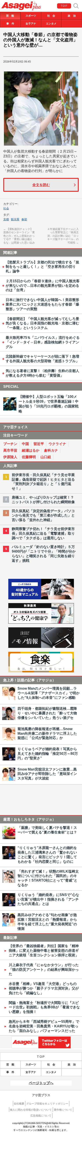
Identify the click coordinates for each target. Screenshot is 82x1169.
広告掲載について (40, 1115)
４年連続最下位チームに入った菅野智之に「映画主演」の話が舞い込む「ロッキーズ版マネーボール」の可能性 (63, 236)
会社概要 (19, 1103)
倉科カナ (51, 450)
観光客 (15, 219)
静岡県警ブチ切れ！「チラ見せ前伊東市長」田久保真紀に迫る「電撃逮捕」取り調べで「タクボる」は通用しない (43, 533)
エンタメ (51, 23)
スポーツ (31, 15)
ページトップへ (41, 1083)
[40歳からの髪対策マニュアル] (41, 598)
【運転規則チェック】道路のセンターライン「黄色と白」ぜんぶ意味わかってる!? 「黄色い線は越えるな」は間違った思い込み (19, 236)
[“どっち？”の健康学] (41, 622)
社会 (6, 208)
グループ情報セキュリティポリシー (47, 1103)
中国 (25, 444)
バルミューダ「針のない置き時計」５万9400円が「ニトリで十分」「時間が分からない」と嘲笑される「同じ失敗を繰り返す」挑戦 (44, 553)
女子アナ (31, 23)
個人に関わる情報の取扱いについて (31, 1109)
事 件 (10, 23)
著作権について (63, 1109)
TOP (64, 5)
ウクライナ (57, 444)
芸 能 (10, 15)
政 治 (72, 15)
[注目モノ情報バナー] (41, 647)
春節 (24, 219)
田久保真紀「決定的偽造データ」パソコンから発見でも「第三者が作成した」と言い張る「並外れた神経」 (43, 515)
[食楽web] (41, 671)
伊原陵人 (10, 457)
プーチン (10, 444)
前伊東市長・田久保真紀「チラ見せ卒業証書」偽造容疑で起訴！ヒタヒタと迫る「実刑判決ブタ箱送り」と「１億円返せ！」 (43, 481)
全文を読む (41, 185)
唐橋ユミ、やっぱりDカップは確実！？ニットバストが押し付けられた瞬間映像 (43, 500)
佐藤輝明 (29, 457)
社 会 (51, 15)
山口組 (45, 457)
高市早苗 (10, 450)
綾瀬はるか (30, 450)
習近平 (38, 444)
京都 (6, 219)
